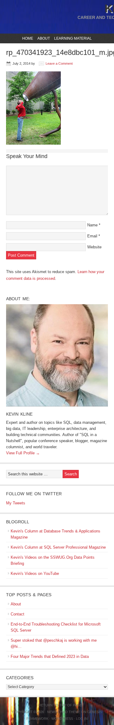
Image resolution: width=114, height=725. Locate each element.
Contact (17, 614)
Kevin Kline (19, 414)
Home (27, 38)
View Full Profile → (23, 453)
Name (92, 225)
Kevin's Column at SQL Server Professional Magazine (58, 547)
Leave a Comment (59, 63)
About (43, 38)
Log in (82, 718)
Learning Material (72, 38)
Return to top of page (60, 705)
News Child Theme (63, 712)
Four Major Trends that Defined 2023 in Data (50, 656)
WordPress (62, 718)
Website (94, 247)
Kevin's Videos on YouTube (35, 573)
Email (92, 236)
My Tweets (15, 503)
